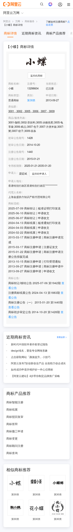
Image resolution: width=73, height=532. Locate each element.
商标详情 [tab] (10, 33)
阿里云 (7, 21)
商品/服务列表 (16, 118)
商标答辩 (12, 424)
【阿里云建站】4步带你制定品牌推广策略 (35, 376)
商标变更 (12, 438)
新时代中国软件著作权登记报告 (29, 344)
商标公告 (13, 278)
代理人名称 (14, 192)
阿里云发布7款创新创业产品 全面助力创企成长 (38, 363)
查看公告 (14, 307)
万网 (17, 21)
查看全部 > (62, 337)
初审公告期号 (16, 138)
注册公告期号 (16, 152)
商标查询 (12, 453)
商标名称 (13, 83)
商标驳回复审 (14, 417)
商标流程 (13, 203)
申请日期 (51, 95)
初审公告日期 (16, 145)
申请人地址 (14, 181)
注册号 (31, 83)
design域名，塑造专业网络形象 (29, 350)
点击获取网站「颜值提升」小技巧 (30, 357)
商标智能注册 (14, 402)
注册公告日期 (16, 159)
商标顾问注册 (14, 446)
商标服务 (29, 21)
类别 (29, 95)
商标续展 (12, 409)
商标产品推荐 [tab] (55, 33)
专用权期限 (14, 166)
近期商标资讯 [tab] (31, 33)
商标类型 (13, 95)
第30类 (31, 100)
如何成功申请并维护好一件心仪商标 (32, 369)
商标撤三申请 (14, 431)
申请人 (12, 173)
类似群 (12, 106)
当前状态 (51, 83)
